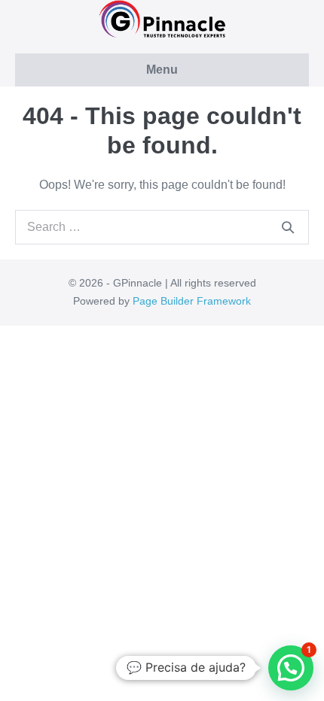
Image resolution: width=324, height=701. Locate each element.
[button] (290, 667)
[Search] (287, 227)
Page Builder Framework (192, 301)
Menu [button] (162, 69)
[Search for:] (162, 226)
